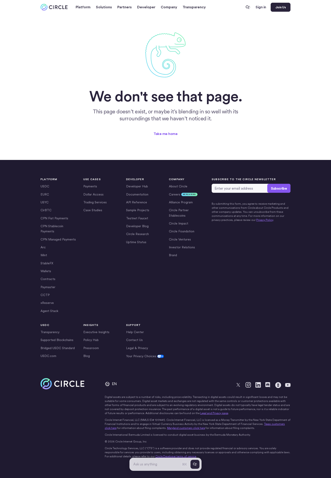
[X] (238, 385)
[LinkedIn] (258, 385)
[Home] (54, 7)
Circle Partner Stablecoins (179, 212)
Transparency (194, 7)
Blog (86, 356)
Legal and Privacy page (214, 413)
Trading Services (95, 202)
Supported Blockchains (57, 340)
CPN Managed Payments (58, 239)
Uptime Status (136, 242)
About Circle (178, 186)
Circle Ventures (180, 239)
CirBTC (46, 210)
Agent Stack (49, 311)
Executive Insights (96, 332)
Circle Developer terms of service (175, 456)
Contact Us (134, 340)
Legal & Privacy (137, 348)
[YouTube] (287, 385)
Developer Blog (137, 226)
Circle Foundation (181, 231)
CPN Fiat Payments (54, 218)
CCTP (45, 295)
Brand (173, 255)
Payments (90, 186)
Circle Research (137, 234)
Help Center (135, 332)
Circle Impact (178, 223)
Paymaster (48, 287)
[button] (83, 7)
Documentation (137, 194)
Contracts (48, 279)
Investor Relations (182, 247)
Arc (43, 247)
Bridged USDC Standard (58, 348)
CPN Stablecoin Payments (52, 228)
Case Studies (92, 210)
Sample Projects (137, 210)
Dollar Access (93, 194)
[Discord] (268, 385)
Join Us (280, 7)
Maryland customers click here (186, 428)
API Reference (136, 202)
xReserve (47, 303)
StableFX (47, 263)
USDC (45, 186)
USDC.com (48, 356)
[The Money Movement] (278, 385)
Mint (44, 255)
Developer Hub (137, 186)
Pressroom (91, 348)
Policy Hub (91, 340)
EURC (45, 194)
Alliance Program (181, 202)
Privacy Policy (264, 220)
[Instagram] (248, 385)
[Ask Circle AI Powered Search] (247, 7)
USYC (45, 202)
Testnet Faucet (137, 218)
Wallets (46, 271)
